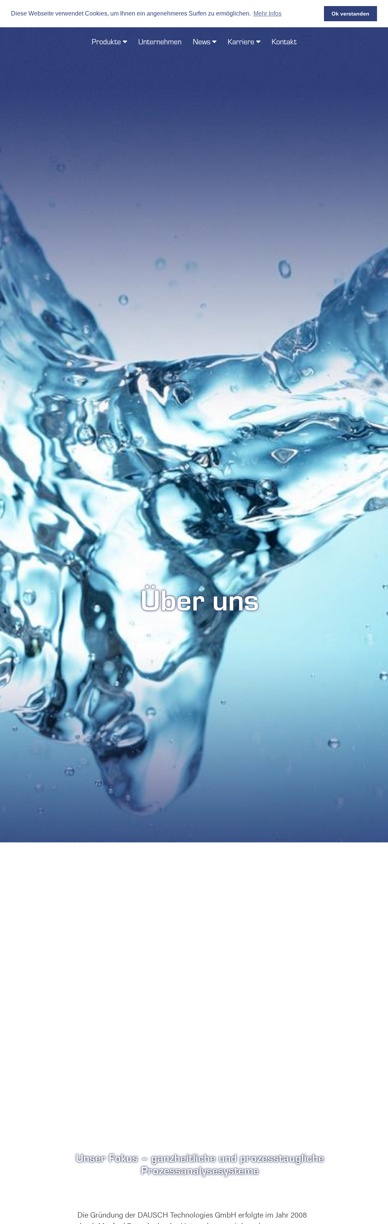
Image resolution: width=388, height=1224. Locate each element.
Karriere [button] (242, 41)
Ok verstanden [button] (350, 14)
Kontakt (284, 41)
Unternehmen (159, 41)
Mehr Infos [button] (267, 13)
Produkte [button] (107, 41)
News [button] (202, 41)
